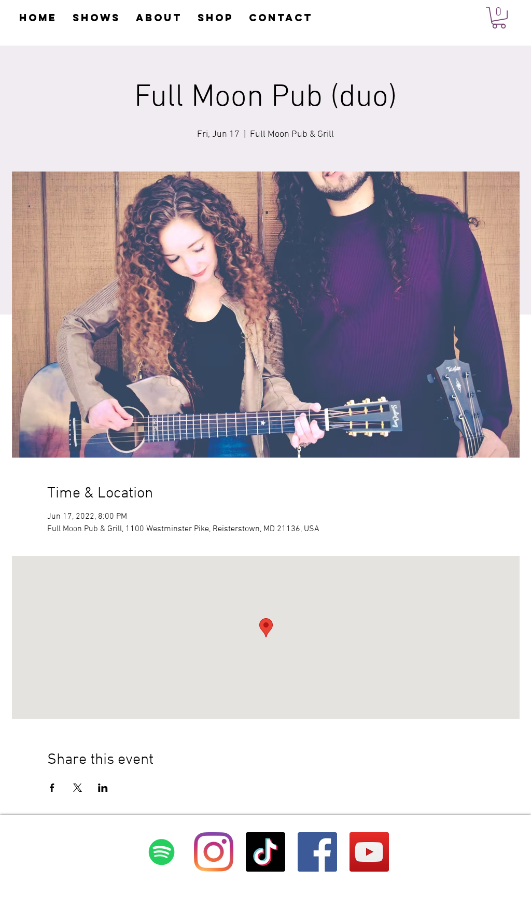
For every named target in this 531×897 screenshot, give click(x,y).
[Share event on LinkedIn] (103, 788)
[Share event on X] (77, 788)
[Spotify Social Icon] (161, 852)
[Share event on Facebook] (52, 788)
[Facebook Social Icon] (317, 852)
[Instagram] (213, 852)
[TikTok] (265, 852)
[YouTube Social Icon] (369, 852)
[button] (499, 18)
